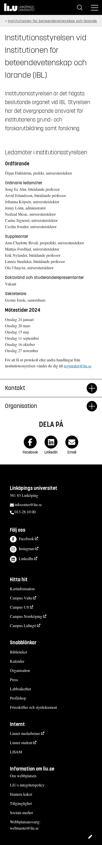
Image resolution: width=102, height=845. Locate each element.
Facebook (26, 538)
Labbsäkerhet (20, 688)
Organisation (20, 670)
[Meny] (94, 7)
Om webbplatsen (23, 775)
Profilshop (18, 698)
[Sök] (79, 7)
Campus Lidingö (23, 625)
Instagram (26, 548)
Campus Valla (21, 597)
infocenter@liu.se (28, 504)
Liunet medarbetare (25, 733)
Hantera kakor (21, 794)
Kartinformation (22, 588)
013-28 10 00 (25, 511)
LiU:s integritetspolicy (27, 784)
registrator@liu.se (77, 365)
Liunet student (21, 742)
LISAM (16, 751)
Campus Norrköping (26, 616)
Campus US (19, 607)
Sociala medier (21, 812)
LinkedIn (26, 558)
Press (14, 679)
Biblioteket (18, 651)
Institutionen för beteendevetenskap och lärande (52, 21)
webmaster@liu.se (24, 828)
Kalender (17, 661)
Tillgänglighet (21, 803)
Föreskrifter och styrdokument (33, 707)
